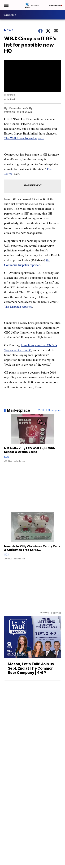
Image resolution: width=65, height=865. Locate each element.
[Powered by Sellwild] (56, 613)
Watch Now (55, 5)
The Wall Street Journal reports (24, 138)
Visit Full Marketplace (49, 410)
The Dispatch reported (18, 306)
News (9, 30)
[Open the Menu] (6, 5)
